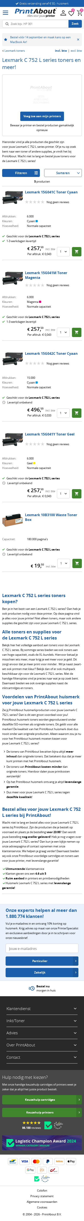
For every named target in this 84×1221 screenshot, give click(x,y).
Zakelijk (39, 972)
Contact (13, 1057)
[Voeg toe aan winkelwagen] (76, 251)
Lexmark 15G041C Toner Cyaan (51, 192)
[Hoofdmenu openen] (5, 13)
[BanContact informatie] (13, 1161)
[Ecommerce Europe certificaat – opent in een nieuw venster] (58, 1125)
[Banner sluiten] (78, 39)
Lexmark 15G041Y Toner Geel (50, 434)
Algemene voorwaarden (42, 1202)
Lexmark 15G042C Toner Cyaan (51, 353)
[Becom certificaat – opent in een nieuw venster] (48, 1125)
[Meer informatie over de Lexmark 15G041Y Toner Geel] (12, 439)
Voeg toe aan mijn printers (42, 116)
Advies (12, 1032)
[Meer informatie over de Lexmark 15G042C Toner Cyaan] (12, 359)
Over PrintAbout (20, 1044)
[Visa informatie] (25, 1161)
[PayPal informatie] (48, 1161)
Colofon (42, 1190)
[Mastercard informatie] (36, 1161)
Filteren (21, 173)
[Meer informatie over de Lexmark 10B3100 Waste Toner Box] (12, 520)
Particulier (39, 961)
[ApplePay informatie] (71, 1161)
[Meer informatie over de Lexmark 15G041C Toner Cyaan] (12, 197)
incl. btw (61, 50)
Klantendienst (18, 1008)
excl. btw (76, 50)
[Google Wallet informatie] (30, 1170)
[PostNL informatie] (42, 1170)
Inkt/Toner (15, 1020)
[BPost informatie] (54, 1170)
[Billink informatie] (59, 1161)
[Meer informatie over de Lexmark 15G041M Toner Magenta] (12, 278)
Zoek (75, 24)
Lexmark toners (15, 51)
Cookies (42, 1207)
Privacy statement (42, 1196)
